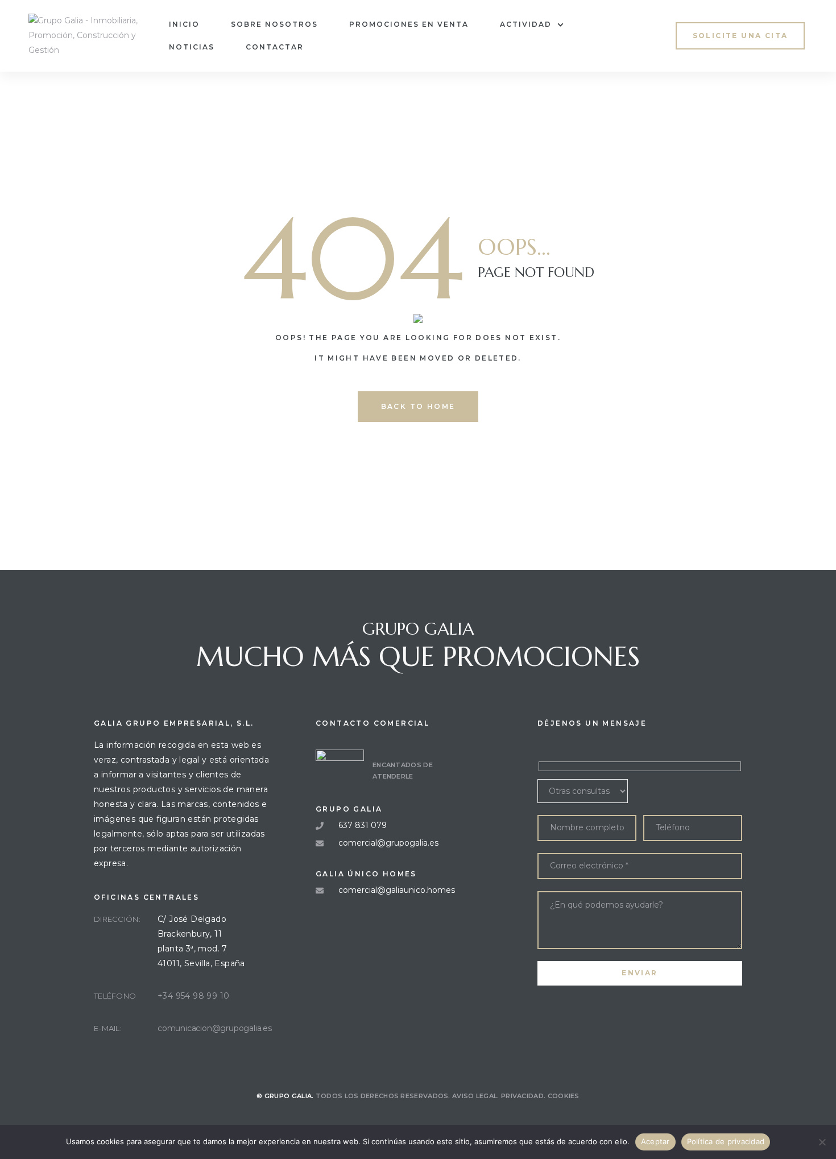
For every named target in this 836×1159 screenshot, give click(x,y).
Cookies (564, 1096)
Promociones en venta (409, 24)
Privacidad (522, 1096)
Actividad (526, 24)
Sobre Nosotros (274, 24)
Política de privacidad (726, 1141)
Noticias (191, 47)
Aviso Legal (474, 1096)
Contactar (275, 47)
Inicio (184, 24)
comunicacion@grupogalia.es (215, 1028)
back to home (418, 406)
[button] (740, 35)
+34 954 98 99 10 (193, 996)
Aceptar (655, 1141)
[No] (821, 1142)
